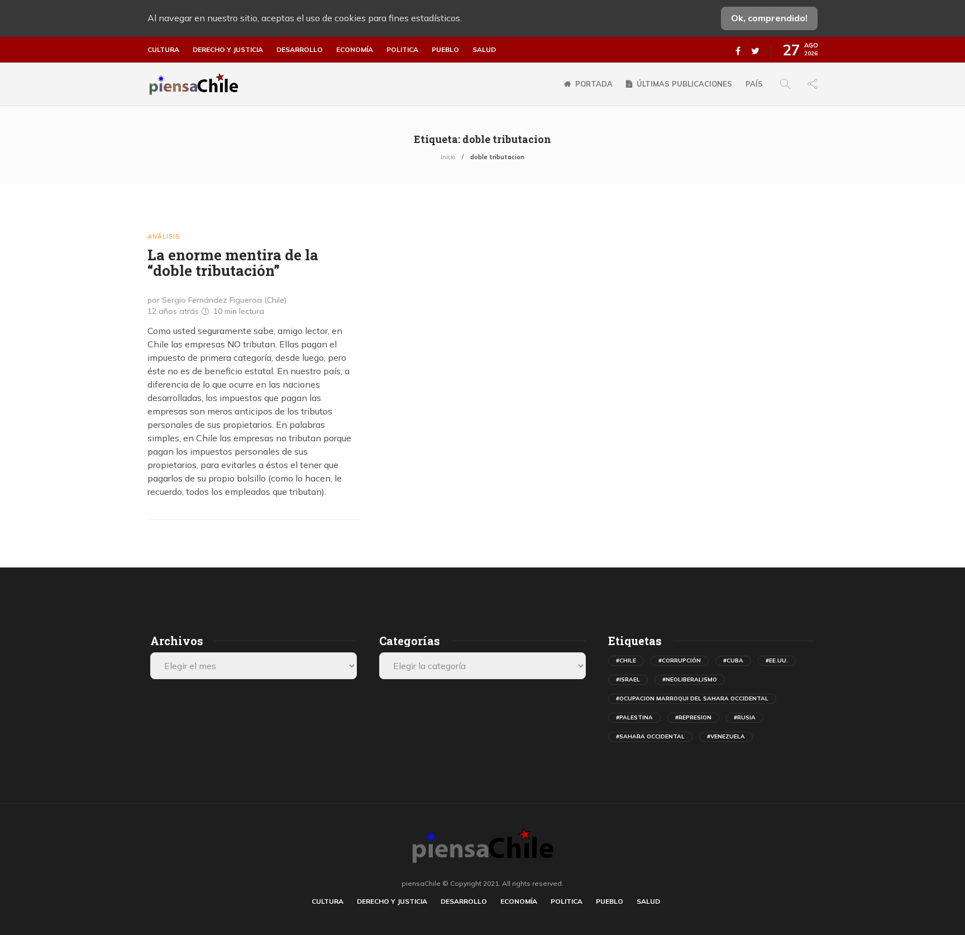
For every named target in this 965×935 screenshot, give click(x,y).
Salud (484, 49)
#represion (693, 717)
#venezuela (726, 736)
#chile (626, 660)
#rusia (745, 717)
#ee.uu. (777, 660)
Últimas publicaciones (684, 83)
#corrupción (679, 660)
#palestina (634, 717)
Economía (354, 49)
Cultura (163, 49)
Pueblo (445, 49)
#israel (628, 679)
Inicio (448, 157)
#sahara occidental (650, 736)
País (754, 83)
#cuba (733, 660)
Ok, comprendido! (769, 17)
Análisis (163, 236)
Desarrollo (299, 49)
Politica (402, 49)
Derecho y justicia (228, 49)
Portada (594, 83)
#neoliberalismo (689, 679)
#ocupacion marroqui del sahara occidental (692, 698)
